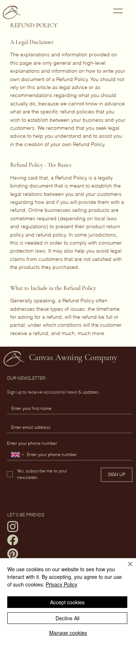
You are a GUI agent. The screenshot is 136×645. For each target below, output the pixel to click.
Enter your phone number (32, 443)
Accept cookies (67, 602)
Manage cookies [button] (68, 632)
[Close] (126, 568)
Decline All (67, 618)
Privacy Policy (61, 584)
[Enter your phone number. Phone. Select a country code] (18, 454)
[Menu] (117, 11)
